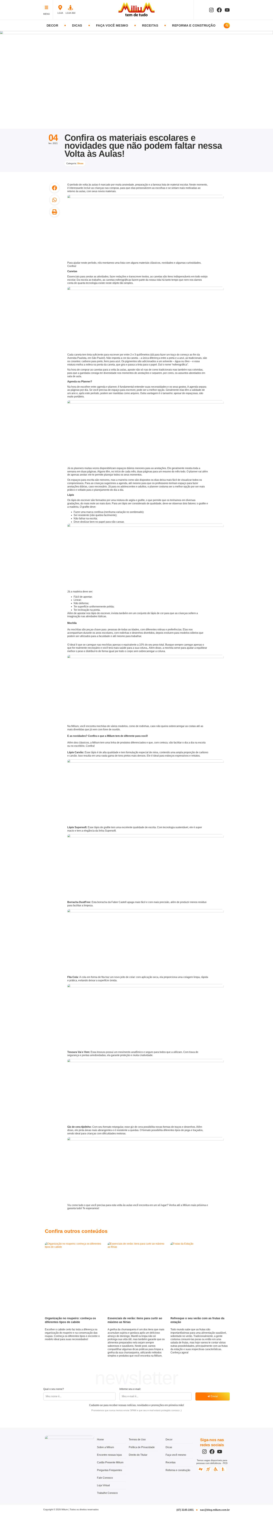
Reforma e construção (193, 25)
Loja (60, 13)
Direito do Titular (138, 1454)
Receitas (150, 25)
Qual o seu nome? (53, 1389)
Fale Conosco (105, 1477)
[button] (47, 7)
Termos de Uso (137, 1439)
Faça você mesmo (112, 25)
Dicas (77, 25)
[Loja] (60, 7)
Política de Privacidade (142, 1447)
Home (100, 1439)
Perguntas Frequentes (109, 1470)
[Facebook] (219, 9)
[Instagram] (211, 9)
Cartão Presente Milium (110, 1462)
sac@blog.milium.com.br (215, 1510)
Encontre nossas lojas (109, 1454)
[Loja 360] (70, 7)
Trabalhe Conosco (107, 1493)
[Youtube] (227, 9)
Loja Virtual (103, 1485)
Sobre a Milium (105, 1447)
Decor (52, 25)
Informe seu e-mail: (130, 1389)
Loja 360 (70, 13)
